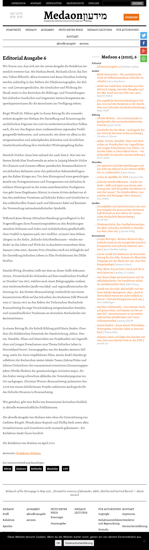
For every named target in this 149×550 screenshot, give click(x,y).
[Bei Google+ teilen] (143, 51)
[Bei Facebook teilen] (143, 43)
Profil (6, 514)
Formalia (103, 529)
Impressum (18, 3)
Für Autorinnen (127, 30)
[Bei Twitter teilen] (143, 35)
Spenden (7, 526)
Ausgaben (47, 30)
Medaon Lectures (99, 30)
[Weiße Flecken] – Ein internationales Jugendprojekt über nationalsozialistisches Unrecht (120, 121)
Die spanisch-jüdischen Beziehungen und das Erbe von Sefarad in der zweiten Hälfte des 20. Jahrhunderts (121, 168)
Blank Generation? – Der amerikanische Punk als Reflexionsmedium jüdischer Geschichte (120, 77)
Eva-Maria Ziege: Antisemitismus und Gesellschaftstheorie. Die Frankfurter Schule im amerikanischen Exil (121, 280)
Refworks (36, 469)
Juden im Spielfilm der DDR (112, 177)
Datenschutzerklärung (134, 526)
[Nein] (144, 541)
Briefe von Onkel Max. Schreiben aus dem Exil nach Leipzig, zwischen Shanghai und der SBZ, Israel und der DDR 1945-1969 (120, 89)
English (93, 3)
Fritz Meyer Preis (71, 30)
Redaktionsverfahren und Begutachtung (110, 521)
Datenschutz (75, 3)
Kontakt (35, 3)
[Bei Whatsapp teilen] (143, 58)
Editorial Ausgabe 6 (108, 66)
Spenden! (131, 17)
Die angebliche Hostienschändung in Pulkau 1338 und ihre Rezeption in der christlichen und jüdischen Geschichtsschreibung (121, 103)
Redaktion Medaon (28, 453)
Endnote (21, 469)
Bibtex (7, 469)
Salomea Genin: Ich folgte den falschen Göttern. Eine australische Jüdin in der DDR (121, 338)
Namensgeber (58, 523)
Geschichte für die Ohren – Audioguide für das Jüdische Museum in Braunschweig (121, 131)
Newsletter (54, 3)
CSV (65, 469)
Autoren (84, 43)
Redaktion (9, 520)
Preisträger (57, 517)
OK (58, 543)
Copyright (103, 514)
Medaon (31, 30)
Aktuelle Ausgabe (66, 43)
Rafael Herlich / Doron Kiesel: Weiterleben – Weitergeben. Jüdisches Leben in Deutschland (121, 328)
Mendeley (52, 469)
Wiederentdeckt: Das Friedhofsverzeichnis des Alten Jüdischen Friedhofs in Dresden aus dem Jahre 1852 (121, 227)
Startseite (13, 30)
